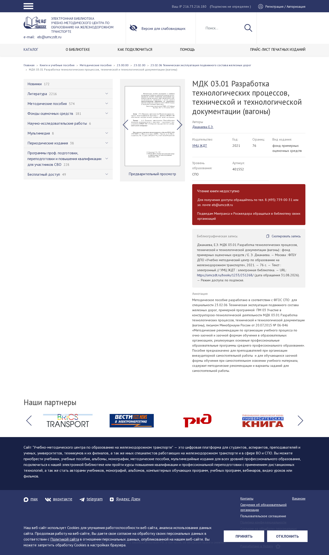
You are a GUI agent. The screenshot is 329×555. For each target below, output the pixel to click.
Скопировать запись (286, 236)
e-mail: (29, 36)
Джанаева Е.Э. (202, 127)
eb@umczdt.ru (49, 36)
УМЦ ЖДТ (199, 145)
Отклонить (287, 536)
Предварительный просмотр (152, 173)
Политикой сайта (64, 539)
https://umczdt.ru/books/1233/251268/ (225, 275)
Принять (244, 536)
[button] (125, 125)
